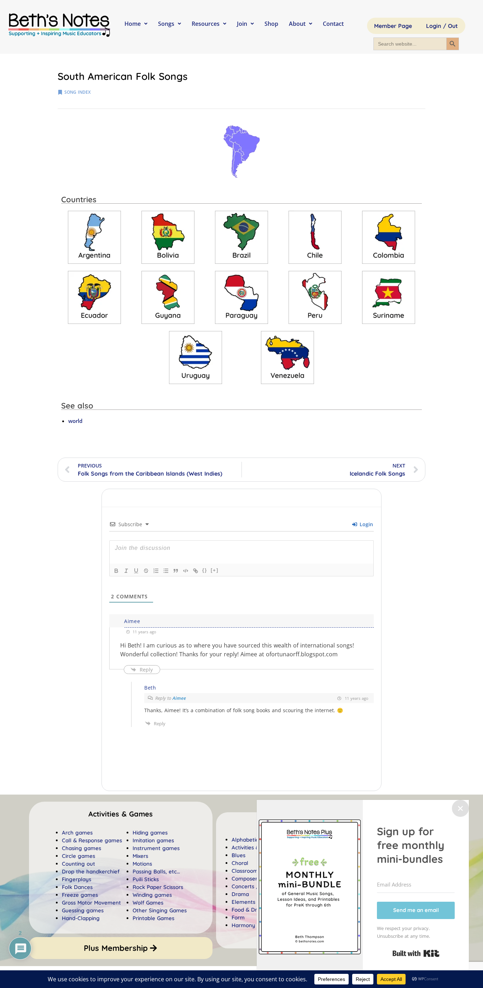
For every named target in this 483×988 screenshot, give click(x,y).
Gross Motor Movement (91, 902)
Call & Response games (92, 840)
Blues (238, 855)
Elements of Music (255, 902)
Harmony (243, 925)
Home (132, 24)
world (75, 420)
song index (77, 92)
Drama (240, 894)
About (297, 24)
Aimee (179, 698)
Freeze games (80, 894)
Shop (271, 24)
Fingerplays (76, 879)
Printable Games (153, 918)
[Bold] (116, 570)
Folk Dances (77, 887)
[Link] (195, 570)
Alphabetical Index (255, 839)
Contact (333, 24)
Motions (142, 863)
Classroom (245, 870)
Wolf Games (148, 902)
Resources (206, 24)
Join (242, 24)
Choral (240, 863)
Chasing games (81, 848)
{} (204, 570)
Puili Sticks (146, 879)
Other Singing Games (160, 910)
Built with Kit (416, 953)
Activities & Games (255, 847)
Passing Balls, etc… (156, 871)
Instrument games (156, 848)
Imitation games (153, 840)
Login (365, 524)
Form (238, 917)
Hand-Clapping (81, 918)
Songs (166, 24)
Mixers (140, 856)
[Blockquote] (176, 570)
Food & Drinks (249, 909)
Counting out (78, 863)
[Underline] (136, 570)
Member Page (393, 25)
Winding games (152, 894)
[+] (215, 570)
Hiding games (150, 832)
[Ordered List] (156, 570)
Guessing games (83, 910)
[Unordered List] (166, 570)
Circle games (78, 856)
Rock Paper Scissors (158, 887)
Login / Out (442, 25)
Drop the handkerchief (91, 871)
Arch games (77, 832)
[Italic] (126, 570)
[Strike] (146, 570)
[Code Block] (186, 570)
